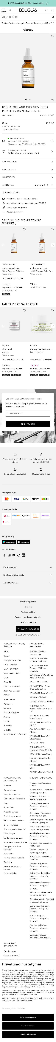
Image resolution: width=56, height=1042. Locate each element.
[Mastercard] (6, 499)
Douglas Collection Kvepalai (12, 848)
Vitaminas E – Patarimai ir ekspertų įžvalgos (41, 893)
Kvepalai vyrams (11, 812)
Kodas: (38, 3)
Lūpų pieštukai (10, 873)
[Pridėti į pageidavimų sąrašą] (52, 36)
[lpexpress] (25, 516)
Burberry (8, 726)
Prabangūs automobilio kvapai (40, 784)
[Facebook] (4, 555)
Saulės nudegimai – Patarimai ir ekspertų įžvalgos (39, 866)
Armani (7, 717)
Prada (6, 721)
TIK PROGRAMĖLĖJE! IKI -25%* (20, 3)
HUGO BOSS (9, 699)
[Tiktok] (19, 555)
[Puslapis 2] (30, 99)
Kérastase (8, 704)
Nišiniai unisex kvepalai (14, 858)
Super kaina (9, 807)
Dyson (7, 656)
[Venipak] (45, 516)
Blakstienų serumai (12, 816)
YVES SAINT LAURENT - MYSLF (40, 723)
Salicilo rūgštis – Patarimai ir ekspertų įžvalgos (41, 821)
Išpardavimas (10, 790)
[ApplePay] (35, 499)
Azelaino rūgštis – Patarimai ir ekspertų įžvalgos (39, 918)
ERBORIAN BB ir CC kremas (12, 868)
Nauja (6, 803)
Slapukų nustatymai (28, 622)
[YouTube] (14, 555)
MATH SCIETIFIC (11, 669)
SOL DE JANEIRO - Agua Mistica (41, 730)
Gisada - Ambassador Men (42, 701)
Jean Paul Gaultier (12, 691)
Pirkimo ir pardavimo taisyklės (28, 617)
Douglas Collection (12, 660)
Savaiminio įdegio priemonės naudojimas (40, 936)
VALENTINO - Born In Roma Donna (39, 717)
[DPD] (6, 516)
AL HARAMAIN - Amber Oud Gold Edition (40, 687)
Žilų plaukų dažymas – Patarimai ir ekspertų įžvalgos (40, 909)
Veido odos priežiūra (19, 23)
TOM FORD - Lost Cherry (41, 754)
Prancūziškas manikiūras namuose (41, 858)
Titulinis (5, 23)
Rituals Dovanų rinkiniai (14, 820)
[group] (28, 99)
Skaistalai (8, 862)
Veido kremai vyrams (13, 838)
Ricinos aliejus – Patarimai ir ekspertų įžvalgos (42, 791)
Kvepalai (7, 786)
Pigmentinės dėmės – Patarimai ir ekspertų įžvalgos (39, 806)
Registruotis (28, 424)
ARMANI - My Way (38, 697)
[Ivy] (45, 499)
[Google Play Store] (9, 542)
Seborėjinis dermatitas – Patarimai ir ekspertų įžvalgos (40, 876)
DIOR (6, 678)
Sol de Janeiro (10, 665)
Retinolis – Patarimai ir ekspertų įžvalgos (39, 798)
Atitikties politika (28, 612)
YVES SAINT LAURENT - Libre (40, 766)
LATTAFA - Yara (37, 743)
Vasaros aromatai (11, 955)
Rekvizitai (28, 607)
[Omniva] (35, 516)
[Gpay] (25, 499)
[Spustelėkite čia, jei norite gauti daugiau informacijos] (47, 3)
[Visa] (16, 499)
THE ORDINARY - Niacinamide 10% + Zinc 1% (41, 709)
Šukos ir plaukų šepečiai (15, 829)
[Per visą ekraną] (52, 99)
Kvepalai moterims (12, 794)
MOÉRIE (7, 730)
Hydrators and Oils (17, 107)
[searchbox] (28, 17)
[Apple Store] (23, 542)
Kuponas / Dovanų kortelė (15, 842)
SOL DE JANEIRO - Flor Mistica (40, 759)
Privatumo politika (28, 602)
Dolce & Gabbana (12, 686)
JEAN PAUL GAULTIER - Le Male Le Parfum (41, 676)
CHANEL (7, 682)
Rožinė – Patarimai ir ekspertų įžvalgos (39, 851)
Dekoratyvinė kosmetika (14, 799)
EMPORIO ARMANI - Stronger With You (39, 660)
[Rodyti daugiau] (54, 23)
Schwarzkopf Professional (15, 734)
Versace (7, 708)
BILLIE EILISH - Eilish (38, 682)
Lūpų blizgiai (9, 833)
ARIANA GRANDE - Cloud (41, 772)
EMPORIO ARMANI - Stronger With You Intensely (39, 668)
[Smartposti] (16, 516)
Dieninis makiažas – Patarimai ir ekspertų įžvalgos (39, 928)
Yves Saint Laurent (12, 673)
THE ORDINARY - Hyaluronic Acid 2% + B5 (41, 748)
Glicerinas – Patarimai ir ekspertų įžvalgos (40, 814)
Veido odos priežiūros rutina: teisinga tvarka (40, 828)
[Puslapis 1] (26, 99)
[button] (28, 567)
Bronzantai (8, 853)
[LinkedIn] (23, 555)
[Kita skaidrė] (52, 245)
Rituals (7, 652)
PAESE (7, 695)
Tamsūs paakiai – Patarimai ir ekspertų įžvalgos (42, 900)
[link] (14, 260)
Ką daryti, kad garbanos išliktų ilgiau (41, 844)
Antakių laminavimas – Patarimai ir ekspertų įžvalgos (39, 836)
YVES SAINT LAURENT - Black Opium (40, 737)
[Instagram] (9, 555)
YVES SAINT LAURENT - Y (41, 693)
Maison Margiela (11, 712)
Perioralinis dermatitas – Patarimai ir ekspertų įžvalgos (40, 886)
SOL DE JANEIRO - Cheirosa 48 (38, 653)
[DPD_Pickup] (6, 522)
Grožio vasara (10, 951)
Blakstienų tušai (11, 825)
